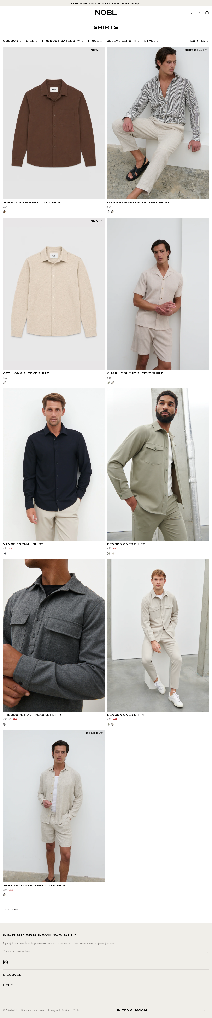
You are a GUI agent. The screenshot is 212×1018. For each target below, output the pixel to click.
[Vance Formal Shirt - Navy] (54, 464)
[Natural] (4, 894)
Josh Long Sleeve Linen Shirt (33, 202)
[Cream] (4, 382)
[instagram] (5, 962)
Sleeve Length (121, 41)
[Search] (192, 12)
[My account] (199, 12)
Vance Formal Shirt (23, 544)
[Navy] (4, 553)
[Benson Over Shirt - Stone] (158, 635)
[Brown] (4, 211)
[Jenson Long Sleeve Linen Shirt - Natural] (54, 806)
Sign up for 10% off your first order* (106, 3)
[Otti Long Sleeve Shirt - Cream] (54, 294)
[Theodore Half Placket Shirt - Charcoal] (54, 635)
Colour (10, 41)
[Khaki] (108, 553)
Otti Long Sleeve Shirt (26, 373)
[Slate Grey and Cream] (108, 211)
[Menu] (5, 13)
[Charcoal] (4, 724)
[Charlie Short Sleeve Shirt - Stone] (158, 294)
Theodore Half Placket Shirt (33, 715)
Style (150, 41)
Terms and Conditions (32, 1010)
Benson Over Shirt (126, 544)
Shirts (14, 909)
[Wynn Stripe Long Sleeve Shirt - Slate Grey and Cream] (158, 123)
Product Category (61, 41)
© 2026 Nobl (10, 1010)
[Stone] (112, 382)
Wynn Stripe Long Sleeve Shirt (138, 202)
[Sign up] (204, 951)
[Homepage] (106, 12)
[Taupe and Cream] (112, 211)
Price (93, 41)
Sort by (198, 41)
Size (30, 41)
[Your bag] (207, 12)
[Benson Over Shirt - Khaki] (158, 464)
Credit (76, 1010)
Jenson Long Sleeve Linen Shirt (35, 885)
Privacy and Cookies (58, 1010)
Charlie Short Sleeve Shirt (135, 373)
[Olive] (108, 382)
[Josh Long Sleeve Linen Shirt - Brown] (54, 123)
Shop (6, 909)
